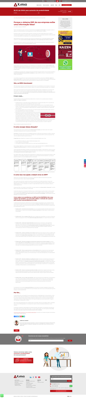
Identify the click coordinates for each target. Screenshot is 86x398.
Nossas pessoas (17, 384)
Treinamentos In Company (31, 385)
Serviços (27, 380)
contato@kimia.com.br (66, 1)
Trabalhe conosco (18, 385)
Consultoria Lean (29, 386)
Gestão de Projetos (29, 383)
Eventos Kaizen (29, 384)
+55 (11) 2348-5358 (50, 1)
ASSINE (69, 11)
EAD (46, 380)
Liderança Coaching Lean (31, 387)
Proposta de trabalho (18, 383)
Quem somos (17, 380)
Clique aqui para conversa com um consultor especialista (25, 312)
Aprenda (39, 380)
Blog (38, 381)
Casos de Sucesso (40, 382)
